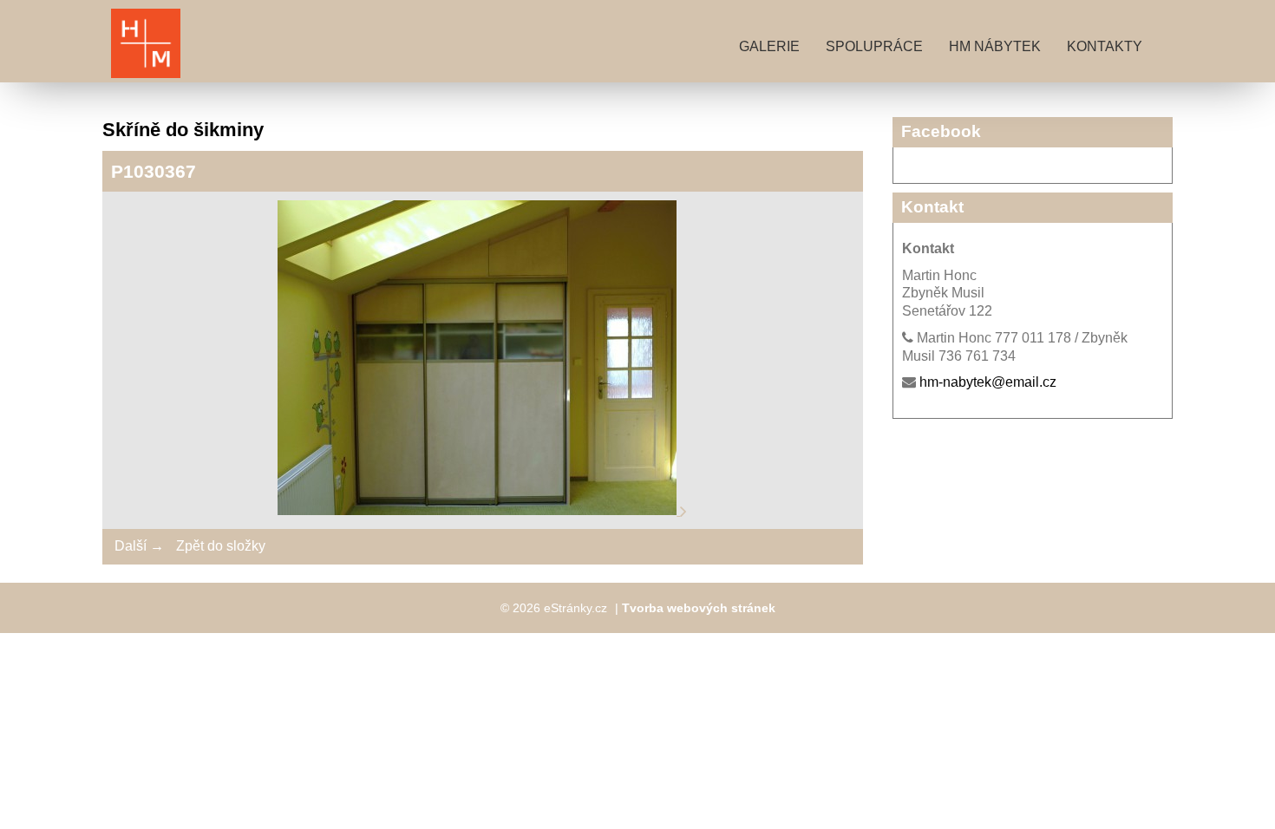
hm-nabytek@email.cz (987, 382)
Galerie (769, 46)
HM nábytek (995, 46)
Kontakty (1104, 46)
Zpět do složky (220, 546)
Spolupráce (874, 46)
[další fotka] (683, 510)
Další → (139, 546)
